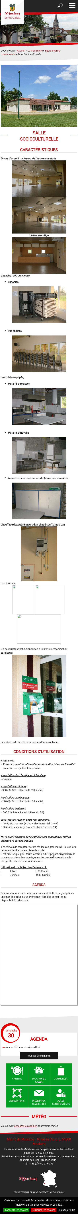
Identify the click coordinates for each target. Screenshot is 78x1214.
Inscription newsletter (39, 1102)
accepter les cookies (25, 1126)
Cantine (17, 1078)
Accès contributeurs (61, 1102)
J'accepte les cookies (16, 1210)
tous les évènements (38, 1055)
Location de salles (39, 1080)
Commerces (61, 1078)
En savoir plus (67, 1210)
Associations (16, 1100)
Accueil (21, 50)
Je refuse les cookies (43, 1210)
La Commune (35, 50)
